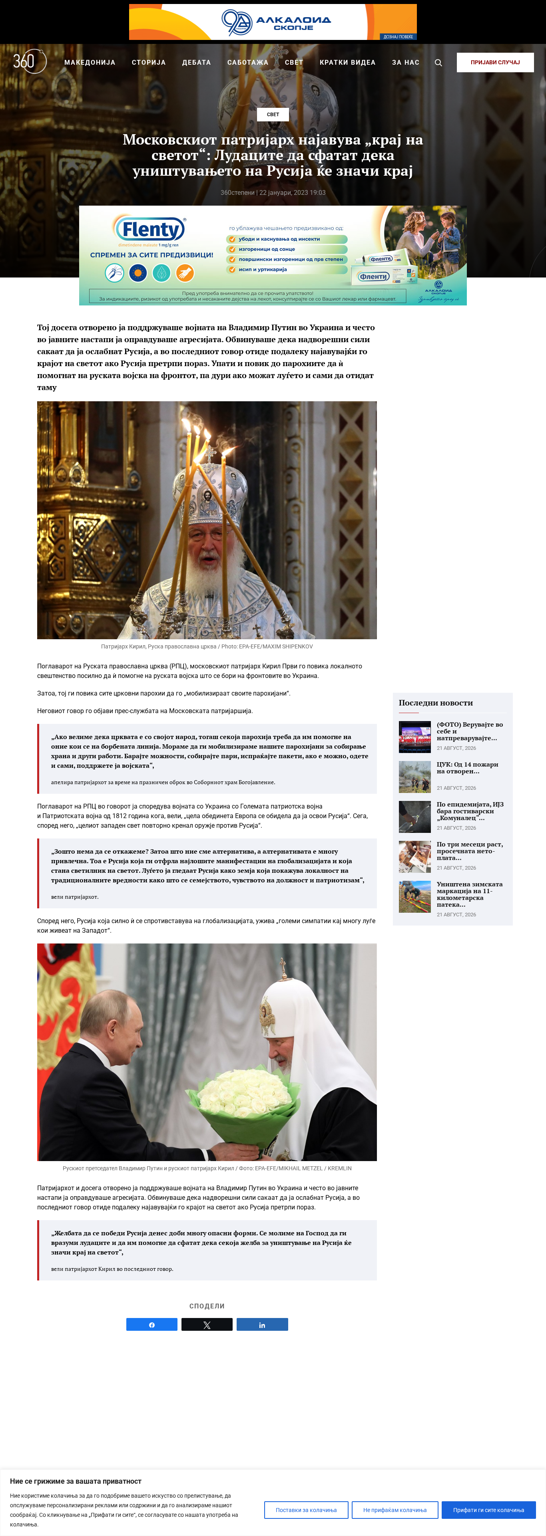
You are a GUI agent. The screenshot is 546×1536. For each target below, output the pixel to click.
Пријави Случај (495, 62)
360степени (238, 192)
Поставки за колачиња (306, 1510)
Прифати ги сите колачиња (488, 1510)
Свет (273, 114)
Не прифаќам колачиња (395, 1510)
